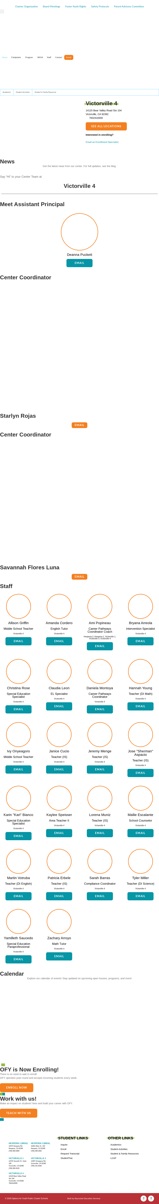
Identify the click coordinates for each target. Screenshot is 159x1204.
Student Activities (23, 92)
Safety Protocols (100, 6)
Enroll (63, 1149)
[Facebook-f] (144, 1199)
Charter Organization (26, 6)
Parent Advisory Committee (129, 6)
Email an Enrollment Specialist (102, 142)
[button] (2, 11)
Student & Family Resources (45, 92)
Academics (7, 92)
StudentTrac (67, 1158)
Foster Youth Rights (75, 6)
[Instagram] (151, 1199)
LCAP (113, 1158)
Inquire (64, 1144)
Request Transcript (70, 1153)
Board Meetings (51, 6)
